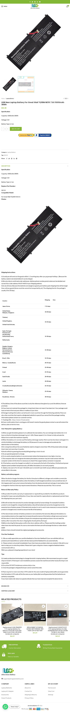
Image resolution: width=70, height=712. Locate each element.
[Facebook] (30, 2)
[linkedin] (37, 2)
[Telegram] (40, 2)
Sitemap (50, 694)
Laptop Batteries (6, 688)
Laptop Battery (10, 98)
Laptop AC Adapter (7, 691)
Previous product (64, 98)
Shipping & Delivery (8, 591)
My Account (52, 688)
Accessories (5, 694)
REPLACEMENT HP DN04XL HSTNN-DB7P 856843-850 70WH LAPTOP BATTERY (35, 629)
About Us (28, 688)
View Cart (51, 691)
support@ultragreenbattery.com (13, 679)
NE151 (6, 155)
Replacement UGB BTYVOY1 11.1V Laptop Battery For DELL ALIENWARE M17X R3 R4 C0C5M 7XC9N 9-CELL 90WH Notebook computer (58, 631)
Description (5, 166)
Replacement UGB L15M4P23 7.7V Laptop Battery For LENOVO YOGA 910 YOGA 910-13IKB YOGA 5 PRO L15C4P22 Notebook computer (12, 631)
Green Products (6, 698)
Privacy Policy (29, 698)
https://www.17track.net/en (21, 420)
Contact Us (28, 691)
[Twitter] (32, 2)
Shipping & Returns (31, 694)
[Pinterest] (35, 2)
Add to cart (16, 129)
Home (3, 98)
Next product (68, 98)
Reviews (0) (5, 586)
